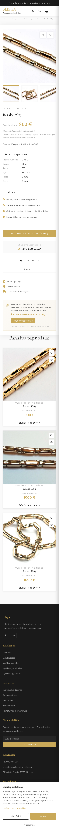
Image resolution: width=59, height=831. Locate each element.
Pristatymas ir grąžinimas (15, 711)
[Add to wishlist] (51, 353)
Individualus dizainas (12, 690)
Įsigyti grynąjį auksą (22, 321)
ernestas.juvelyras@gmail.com (17, 767)
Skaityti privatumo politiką (14, 808)
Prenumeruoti (29, 744)
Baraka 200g (29, 571)
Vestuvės (7, 652)
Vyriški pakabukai (11, 663)
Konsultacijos (9, 705)
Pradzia (7, 19)
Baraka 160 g (29, 488)
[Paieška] (33, 11)
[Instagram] (13, 635)
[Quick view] (51, 359)
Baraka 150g (29, 406)
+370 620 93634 (31, 248)
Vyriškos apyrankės (12, 673)
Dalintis (31, 269)
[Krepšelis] (46, 11)
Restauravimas (10, 695)
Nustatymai (29, 825)
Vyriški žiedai (9, 658)
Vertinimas (8, 700)
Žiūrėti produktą (29, 423)
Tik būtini (16, 816)
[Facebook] (5, 635)
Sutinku (43, 816)
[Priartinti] (43, 35)
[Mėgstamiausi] (40, 11)
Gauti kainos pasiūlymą (31, 233)
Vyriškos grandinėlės (32, 19)
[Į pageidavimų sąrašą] (50, 35)
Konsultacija (31, 260)
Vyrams (17, 19)
